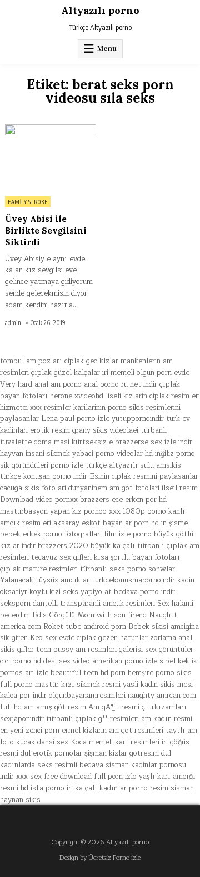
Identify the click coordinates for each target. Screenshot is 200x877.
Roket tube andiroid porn (84, 627)
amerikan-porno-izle (124, 661)
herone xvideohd (76, 396)
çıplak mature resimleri (39, 569)
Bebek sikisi (148, 627)
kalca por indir (23, 696)
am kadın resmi (166, 719)
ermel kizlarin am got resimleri (112, 730)
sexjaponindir (22, 719)
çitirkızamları (164, 707)
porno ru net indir (128, 384)
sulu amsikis (160, 465)
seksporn (15, 603)
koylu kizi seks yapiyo (65, 592)
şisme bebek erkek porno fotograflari (94, 529)
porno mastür (36, 684)
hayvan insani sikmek (35, 454)
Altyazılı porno (100, 10)
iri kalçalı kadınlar (97, 788)
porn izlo (122, 776)
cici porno (15, 661)
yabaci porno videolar (107, 454)
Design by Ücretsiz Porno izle (100, 858)
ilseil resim (180, 488)
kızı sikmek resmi (91, 684)
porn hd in (150, 523)
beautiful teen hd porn (88, 673)
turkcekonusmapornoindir (133, 580)
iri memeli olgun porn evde (145, 373)
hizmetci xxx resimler (35, 408)
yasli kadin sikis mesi (158, 684)
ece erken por (134, 500)
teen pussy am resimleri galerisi (89, 649)
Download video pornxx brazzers (54, 500)
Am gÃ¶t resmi (113, 707)
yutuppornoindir (138, 419)
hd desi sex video (61, 661)
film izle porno (128, 534)
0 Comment (78, 130)
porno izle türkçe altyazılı (94, 465)
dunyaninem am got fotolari (113, 488)
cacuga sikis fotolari (33, 488)
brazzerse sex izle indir (153, 442)
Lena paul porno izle (75, 419)
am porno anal (74, 384)
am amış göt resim (55, 707)
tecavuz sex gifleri (61, 557)
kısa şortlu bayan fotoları (137, 557)
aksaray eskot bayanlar (92, 523)
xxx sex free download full (61, 776)
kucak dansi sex (42, 742)
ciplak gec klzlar (91, 361)
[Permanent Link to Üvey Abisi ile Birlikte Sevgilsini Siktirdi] (50, 157)
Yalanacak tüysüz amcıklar (44, 580)
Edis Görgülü (53, 615)
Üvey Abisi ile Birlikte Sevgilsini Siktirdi (46, 230)
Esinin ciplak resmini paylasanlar (143, 476)
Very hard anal (24, 384)
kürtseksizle (92, 442)
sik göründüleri (24, 465)
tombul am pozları (31, 361)
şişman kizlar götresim (121, 753)
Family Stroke (28, 202)
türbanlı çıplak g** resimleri (92, 719)
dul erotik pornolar (51, 753)
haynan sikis (20, 800)
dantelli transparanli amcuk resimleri (94, 603)
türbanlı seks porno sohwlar (127, 569)
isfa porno (47, 788)
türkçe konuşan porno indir (43, 476)
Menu (107, 48)
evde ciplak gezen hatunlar (103, 638)
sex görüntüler (169, 649)
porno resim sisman (161, 788)
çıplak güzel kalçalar (65, 373)
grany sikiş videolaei (105, 430)
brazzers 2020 (63, 546)
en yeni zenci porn (29, 730)
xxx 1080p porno (137, 511)
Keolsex (43, 638)
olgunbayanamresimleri (87, 696)
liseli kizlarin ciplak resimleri (153, 396)
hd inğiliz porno (170, 454)
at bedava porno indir (139, 592)
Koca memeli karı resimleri (115, 742)
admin (13, 323)
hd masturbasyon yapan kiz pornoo (83, 506)
